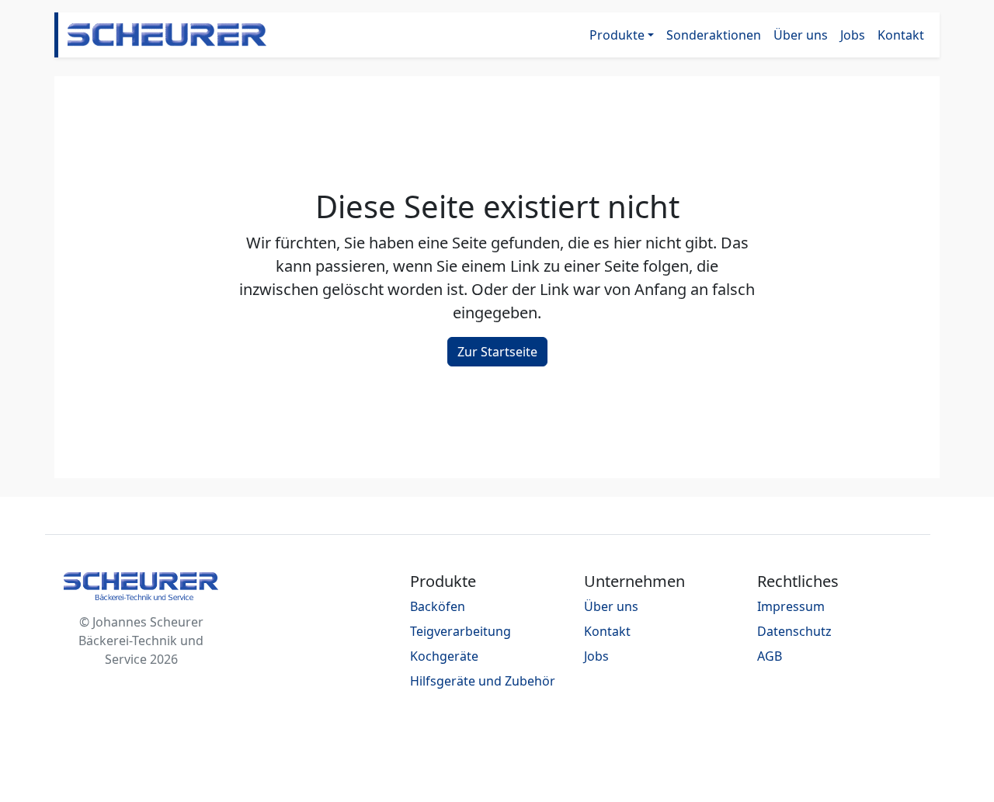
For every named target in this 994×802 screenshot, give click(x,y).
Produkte (617, 34)
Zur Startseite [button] (497, 351)
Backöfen (437, 606)
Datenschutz (794, 631)
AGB (769, 656)
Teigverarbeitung (460, 631)
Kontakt (901, 34)
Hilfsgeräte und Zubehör (482, 680)
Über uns (800, 34)
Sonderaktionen (713, 34)
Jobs (852, 34)
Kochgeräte (444, 656)
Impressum (791, 606)
